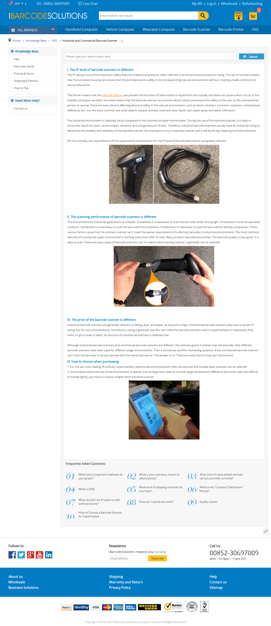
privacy (161, 552)
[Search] (203, 15)
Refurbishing (252, 3)
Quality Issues (208, 502)
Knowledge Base (36, 40)
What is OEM (87, 489)
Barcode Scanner (196, 29)
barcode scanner (112, 95)
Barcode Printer (231, 29)
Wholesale (229, 3)
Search (253, 57)
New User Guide (24, 66)
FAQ (255, 29)
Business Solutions (23, 587)
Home (17, 40)
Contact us (21, 108)
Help (213, 576)
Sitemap (216, 587)
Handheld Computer (81, 29)
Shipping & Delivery (26, 81)
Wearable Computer (159, 29)
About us (15, 576)
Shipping (116, 576)
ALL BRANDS (27, 30)
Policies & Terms (24, 73)
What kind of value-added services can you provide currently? (221, 476)
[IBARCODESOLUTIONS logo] (48, 15)
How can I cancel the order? (156, 502)
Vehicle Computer (120, 29)
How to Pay (21, 88)
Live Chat (90, 3)
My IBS (197, 3)
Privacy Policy (120, 587)
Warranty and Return (126, 582)
